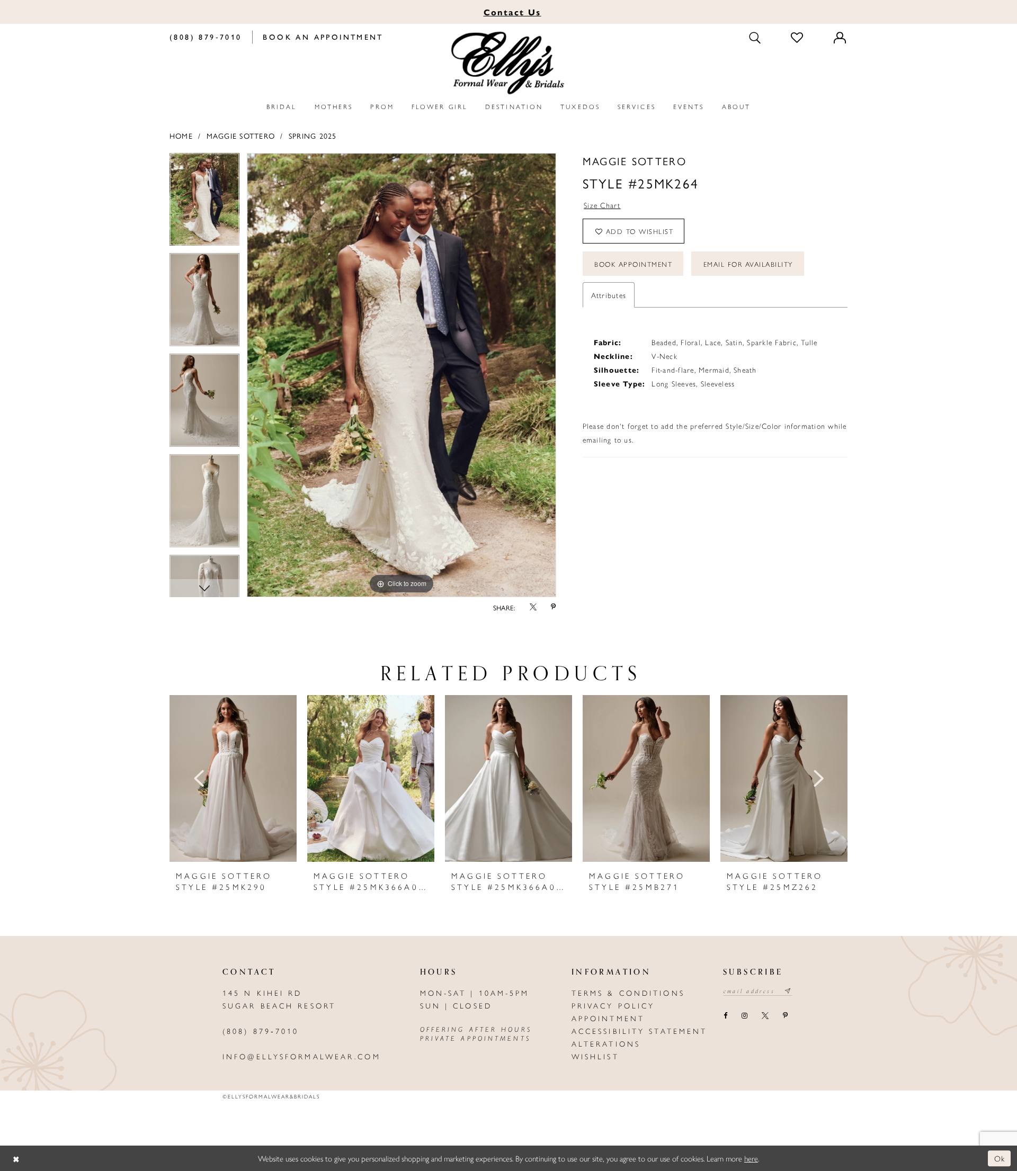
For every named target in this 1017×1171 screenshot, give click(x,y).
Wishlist (595, 1056)
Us (512, 12)
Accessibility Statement (640, 1030)
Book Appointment (633, 264)
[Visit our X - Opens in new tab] (765, 1016)
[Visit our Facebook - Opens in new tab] (725, 1016)
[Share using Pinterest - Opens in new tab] (553, 607)
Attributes (608, 295)
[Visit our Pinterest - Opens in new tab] (785, 1016)
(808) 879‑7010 (260, 1030)
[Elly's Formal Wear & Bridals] (508, 63)
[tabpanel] (204, 203)
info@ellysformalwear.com (301, 1056)
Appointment (608, 1018)
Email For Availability (748, 264)
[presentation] (233, 778)
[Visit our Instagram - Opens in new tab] (744, 1016)
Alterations (606, 1043)
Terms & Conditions (628, 992)
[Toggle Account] (840, 37)
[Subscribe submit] (788, 991)
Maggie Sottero (241, 135)
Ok (999, 1158)
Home (181, 135)
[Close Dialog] (15, 1158)
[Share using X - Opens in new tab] (533, 607)
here (751, 1158)
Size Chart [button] (602, 205)
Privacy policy (613, 1005)
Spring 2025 (313, 135)
